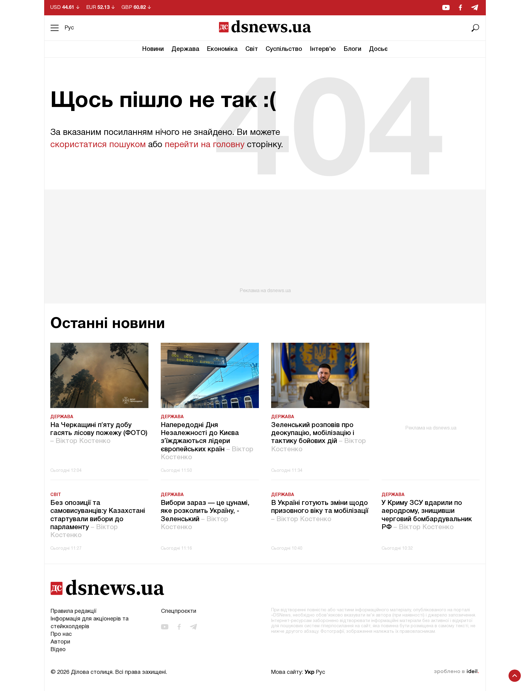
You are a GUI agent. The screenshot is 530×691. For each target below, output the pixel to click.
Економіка (222, 49)
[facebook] (460, 7)
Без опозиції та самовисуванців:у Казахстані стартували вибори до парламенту (97, 519)
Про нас (61, 634)
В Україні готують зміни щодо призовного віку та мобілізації (319, 511)
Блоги (352, 49)
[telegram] (475, 7)
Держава (185, 49)
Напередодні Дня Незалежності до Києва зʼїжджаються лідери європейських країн (207, 441)
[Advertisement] (265, 241)
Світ (251, 49)
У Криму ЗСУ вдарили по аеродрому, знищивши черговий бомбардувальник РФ (427, 515)
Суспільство (284, 49)
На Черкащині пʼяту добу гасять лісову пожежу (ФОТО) (99, 433)
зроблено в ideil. (456, 671)
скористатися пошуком (98, 145)
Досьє (378, 49)
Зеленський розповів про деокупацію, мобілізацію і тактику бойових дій (318, 437)
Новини (153, 49)
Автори (60, 642)
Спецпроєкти (178, 611)
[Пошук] (475, 28)
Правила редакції (73, 611)
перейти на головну (204, 145)
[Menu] (55, 28)
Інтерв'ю (323, 49)
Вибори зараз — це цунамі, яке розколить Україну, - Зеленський (205, 515)
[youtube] (446, 7)
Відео (58, 649)
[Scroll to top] (515, 676)
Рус (69, 28)
